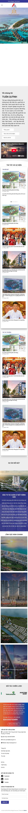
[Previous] (2, 185)
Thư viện (3, 756)
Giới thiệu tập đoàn (5, 751)
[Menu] (2, 5)
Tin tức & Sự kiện (5, 753)
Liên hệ (2, 767)
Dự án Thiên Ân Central (7, 481)
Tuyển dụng (3, 764)
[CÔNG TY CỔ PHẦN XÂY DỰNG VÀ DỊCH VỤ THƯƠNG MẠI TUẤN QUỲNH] (14, 5)
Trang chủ (3, 748)
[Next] (25, 185)
